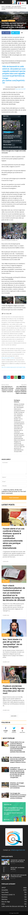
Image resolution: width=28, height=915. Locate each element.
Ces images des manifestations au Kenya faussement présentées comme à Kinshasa (18, 795)
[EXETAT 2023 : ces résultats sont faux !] (5, 869)
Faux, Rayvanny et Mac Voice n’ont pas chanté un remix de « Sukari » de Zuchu (7, 389)
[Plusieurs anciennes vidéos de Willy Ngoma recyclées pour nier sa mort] (14, 674)
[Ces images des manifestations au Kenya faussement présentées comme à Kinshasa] (5, 795)
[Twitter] (8, 377)
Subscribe (22, 727)
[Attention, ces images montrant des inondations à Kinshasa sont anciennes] (5, 784)
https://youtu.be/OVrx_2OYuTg (8, 358)
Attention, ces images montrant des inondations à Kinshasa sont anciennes (17, 785)
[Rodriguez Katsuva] (7, 426)
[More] (22, 32)
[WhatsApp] (15, 377)
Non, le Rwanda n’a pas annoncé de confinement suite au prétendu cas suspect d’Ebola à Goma (18, 759)
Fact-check (12, 20)
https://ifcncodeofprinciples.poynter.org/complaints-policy (13, 367)
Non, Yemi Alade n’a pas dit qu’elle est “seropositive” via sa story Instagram (12, 643)
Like (6, 727)
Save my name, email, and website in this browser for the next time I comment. (14, 491)
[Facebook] (5, 377)
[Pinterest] (12, 377)
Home (3, 6)
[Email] (19, 377)
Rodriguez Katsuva (17, 401)
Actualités (8, 6)
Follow (14, 727)
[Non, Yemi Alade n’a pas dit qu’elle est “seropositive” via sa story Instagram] (14, 628)
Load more (13, 716)
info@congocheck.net (18, 850)
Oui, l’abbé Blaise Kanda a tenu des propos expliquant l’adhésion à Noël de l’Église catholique (20, 390)
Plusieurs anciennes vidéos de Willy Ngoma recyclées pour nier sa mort (14, 690)
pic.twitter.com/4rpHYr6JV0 (13, 81)
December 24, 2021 (20, 89)
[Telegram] (22, 377)
